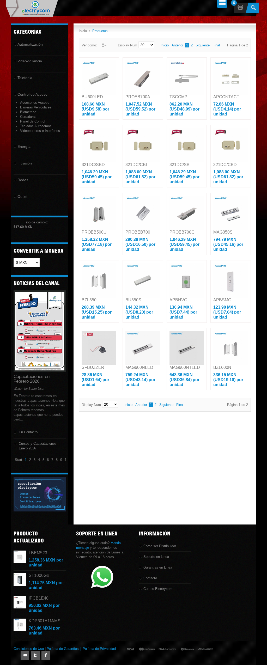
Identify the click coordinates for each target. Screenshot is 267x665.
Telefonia (24, 78)
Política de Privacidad (99, 649)
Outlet (22, 196)
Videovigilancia (29, 61)
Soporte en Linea (156, 557)
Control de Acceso (32, 94)
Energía (24, 146)
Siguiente (203, 45)
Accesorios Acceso (34, 103)
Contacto (150, 578)
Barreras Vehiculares (35, 107)
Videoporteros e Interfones (40, 131)
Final (216, 45)
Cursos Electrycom (157, 589)
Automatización (30, 44)
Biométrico (28, 112)
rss (25, 655)
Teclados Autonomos (36, 126)
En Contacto (28, 432)
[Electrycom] (32, 8)
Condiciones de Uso (29, 649)
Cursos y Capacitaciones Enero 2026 (38, 446)
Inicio (83, 31)
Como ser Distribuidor (159, 546)
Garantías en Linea (157, 567)
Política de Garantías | (65, 649)
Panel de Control (32, 121)
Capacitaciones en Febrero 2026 (32, 379)
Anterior (177, 45)
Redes (22, 180)
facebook (45, 655)
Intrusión (24, 163)
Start (18, 460)
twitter (35, 655)
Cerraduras (28, 117)
